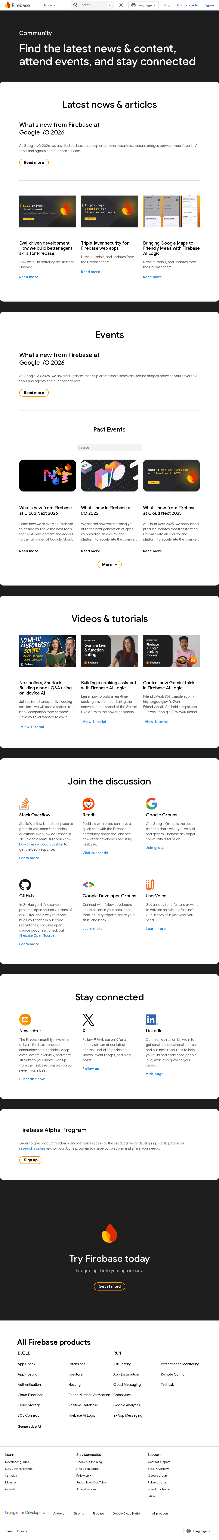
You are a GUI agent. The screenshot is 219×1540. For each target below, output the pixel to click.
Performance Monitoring (180, 1364)
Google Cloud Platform (128, 1513)
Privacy (22, 1531)
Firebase (98, 1513)
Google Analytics (126, 1405)
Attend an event (87, 1489)
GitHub (10, 1489)
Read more (34, 162)
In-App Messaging (127, 1415)
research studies (32, 1148)
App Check (26, 1364)
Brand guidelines (159, 1489)
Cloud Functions (30, 1395)
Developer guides (17, 1462)
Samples (11, 1475)
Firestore (75, 1374)
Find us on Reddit (87, 1469)
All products (160, 1513)
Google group (157, 1475)
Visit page (155, 1074)
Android (58, 1513)
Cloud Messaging (127, 1385)
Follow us (91, 1069)
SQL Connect (28, 1415)
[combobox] (92, 5)
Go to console (187, 5)
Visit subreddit (96, 853)
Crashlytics (122, 1395)
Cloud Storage (29, 1405)
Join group (155, 848)
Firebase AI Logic (82, 1415)
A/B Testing (122, 1364)
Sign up (31, 1160)
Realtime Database (83, 1405)
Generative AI (29, 1427)
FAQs (151, 1496)
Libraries (10, 1482)
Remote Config (173, 1374)
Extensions (76, 1364)
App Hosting (27, 1374)
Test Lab (167, 1385)
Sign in (209, 5)
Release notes (157, 1482)
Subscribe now (32, 1079)
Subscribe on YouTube (91, 1482)
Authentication (29, 1385)
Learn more (29, 858)
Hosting (74, 1385)
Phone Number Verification (89, 1395)
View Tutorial (32, 727)
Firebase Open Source (36, 936)
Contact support (159, 1462)
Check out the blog (89, 1462)
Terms (9, 1531)
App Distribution (126, 1374)
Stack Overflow (158, 1469)
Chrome (78, 1513)
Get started (110, 1286)
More (48, 5)
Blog (167, 5)
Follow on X (84, 1475)
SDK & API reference (19, 1469)
